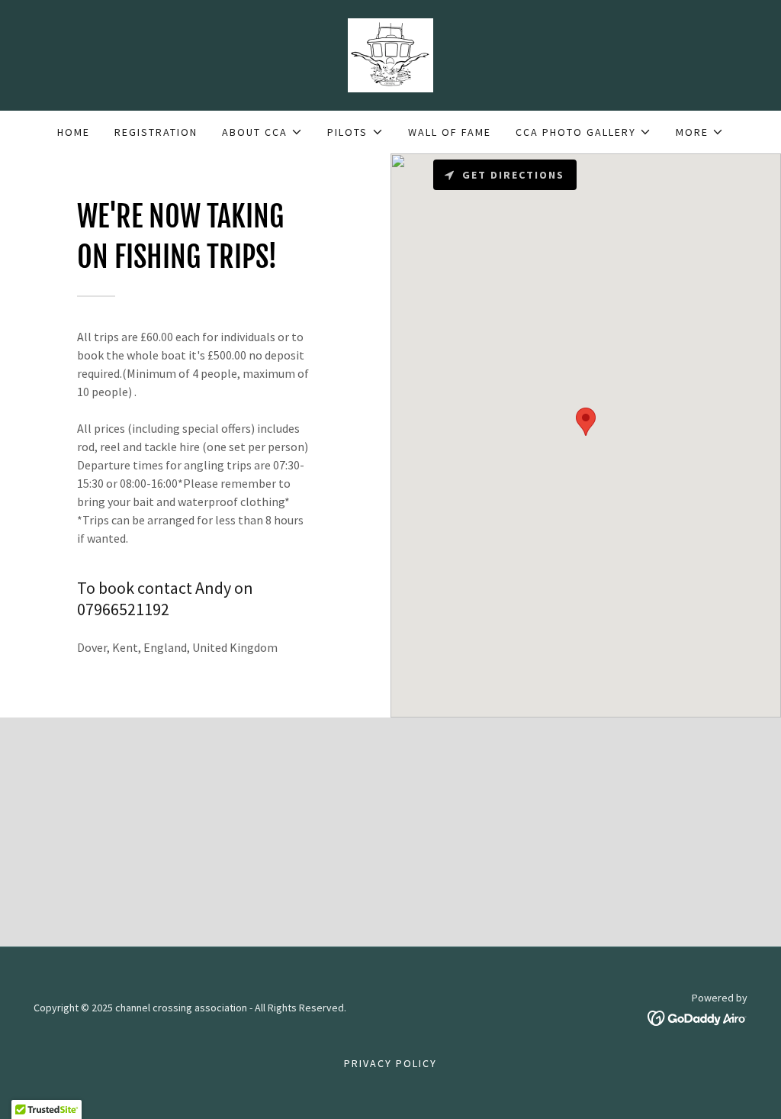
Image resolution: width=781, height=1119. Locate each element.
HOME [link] (73, 132)
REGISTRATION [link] (156, 132)
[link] (390, 53)
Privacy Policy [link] (390, 1063)
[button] (262, 132)
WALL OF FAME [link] (449, 132)
